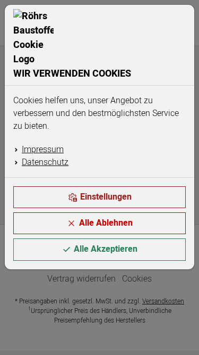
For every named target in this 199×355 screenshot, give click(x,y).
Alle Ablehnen (106, 223)
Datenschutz (45, 162)
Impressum (43, 149)
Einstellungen (106, 197)
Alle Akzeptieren (105, 249)
